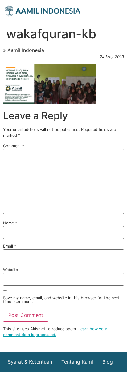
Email (9, 246)
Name (10, 223)
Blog (107, 362)
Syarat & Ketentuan (30, 362)
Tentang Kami (77, 362)
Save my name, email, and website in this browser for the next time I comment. (61, 300)
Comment (13, 146)
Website (10, 270)
